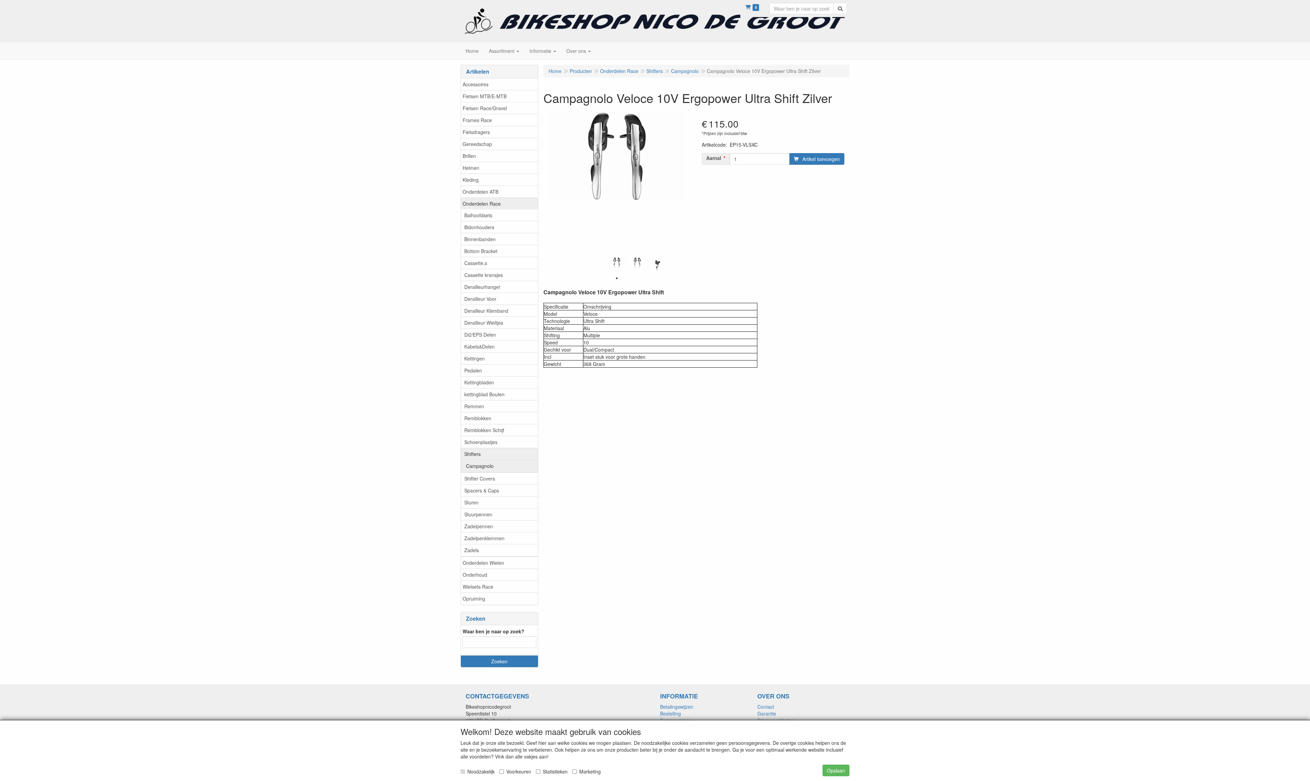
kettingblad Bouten (484, 394)
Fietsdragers (476, 132)
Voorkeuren (518, 771)
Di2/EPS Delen (480, 334)
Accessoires (476, 84)
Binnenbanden (480, 239)
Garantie (766, 713)
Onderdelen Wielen (483, 562)
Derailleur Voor (480, 298)
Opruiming (474, 598)
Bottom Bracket (480, 251)
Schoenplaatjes (480, 442)
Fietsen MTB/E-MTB (485, 96)
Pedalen (473, 370)
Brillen (469, 155)
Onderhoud (475, 574)
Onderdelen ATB (480, 191)
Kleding (471, 179)
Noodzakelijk (481, 771)
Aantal (713, 158)
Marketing (590, 771)
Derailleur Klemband (486, 310)
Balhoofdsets (478, 215)
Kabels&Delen (479, 346)
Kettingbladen (479, 382)
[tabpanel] (617, 262)
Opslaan (836, 770)
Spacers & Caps (481, 490)
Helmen (471, 167)
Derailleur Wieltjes (483, 322)
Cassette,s (475, 263)
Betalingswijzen (676, 706)
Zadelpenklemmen (484, 538)
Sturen (471, 502)
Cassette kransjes (483, 274)
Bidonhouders (479, 227)
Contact (765, 706)
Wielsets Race (478, 586)
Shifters (472, 454)
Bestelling (670, 713)
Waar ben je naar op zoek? (493, 631)
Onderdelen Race (482, 203)
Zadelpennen (478, 526)
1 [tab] (616, 278)
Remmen (474, 406)
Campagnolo (480, 465)
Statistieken (555, 771)
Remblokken (477, 418)
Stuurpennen (478, 514)
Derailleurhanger (482, 286)
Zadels (471, 550)
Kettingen (474, 358)
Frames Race (477, 120)
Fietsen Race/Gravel (485, 108)
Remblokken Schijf (484, 430)
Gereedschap (477, 144)
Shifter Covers (479, 478)
